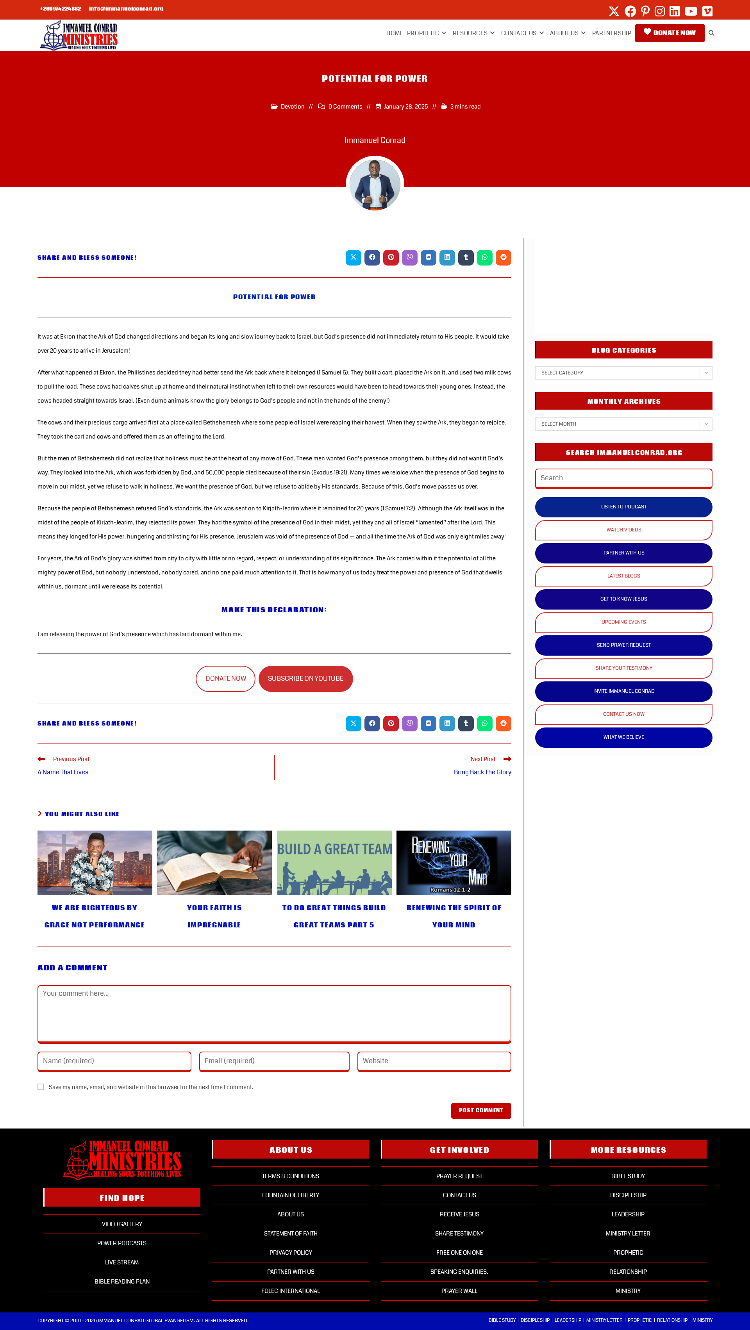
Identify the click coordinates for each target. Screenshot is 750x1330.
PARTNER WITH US (624, 552)
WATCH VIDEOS (624, 529)
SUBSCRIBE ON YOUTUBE (305, 678)
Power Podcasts (121, 1243)
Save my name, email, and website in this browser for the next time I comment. (151, 1087)
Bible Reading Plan (122, 1281)
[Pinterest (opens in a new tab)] (645, 11)
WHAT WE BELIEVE (624, 737)
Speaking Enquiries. (459, 1272)
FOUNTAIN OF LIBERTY (290, 1195)
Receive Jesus (459, 1214)
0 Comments (345, 106)
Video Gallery (122, 1224)
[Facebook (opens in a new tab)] (630, 11)
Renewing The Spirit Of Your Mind (454, 916)
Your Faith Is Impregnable (214, 916)
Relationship (628, 1272)
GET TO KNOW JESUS (623, 599)
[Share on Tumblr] (466, 258)
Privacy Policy (291, 1252)
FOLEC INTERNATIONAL (290, 1291)
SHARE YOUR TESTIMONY (624, 668)
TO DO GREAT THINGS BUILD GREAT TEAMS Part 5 (334, 916)
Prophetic (628, 1252)
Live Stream (122, 1262)
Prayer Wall (459, 1291)
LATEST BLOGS (623, 575)
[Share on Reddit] (503, 258)
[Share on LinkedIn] (447, 258)
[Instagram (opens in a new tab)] (659, 11)
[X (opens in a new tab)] (614, 11)
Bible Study (628, 1176)
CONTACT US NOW (624, 714)
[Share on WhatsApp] (485, 258)
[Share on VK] (428, 258)
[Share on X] (353, 258)
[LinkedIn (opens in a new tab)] (674, 11)
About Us (290, 1214)
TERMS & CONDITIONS (290, 1176)
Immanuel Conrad (375, 140)
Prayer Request (459, 1176)
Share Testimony (459, 1233)
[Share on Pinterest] (391, 258)
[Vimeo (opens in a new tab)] (706, 11)
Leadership (628, 1214)
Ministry (628, 1291)
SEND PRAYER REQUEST (624, 645)
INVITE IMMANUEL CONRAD (624, 691)
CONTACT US (459, 1195)
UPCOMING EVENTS (624, 622)
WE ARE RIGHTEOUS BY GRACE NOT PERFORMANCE (95, 916)
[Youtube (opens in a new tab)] (691, 11)
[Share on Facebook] (372, 258)
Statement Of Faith (291, 1233)
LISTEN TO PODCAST (623, 506)
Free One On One (459, 1252)
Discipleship (628, 1195)
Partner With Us (290, 1272)
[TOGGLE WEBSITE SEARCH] (711, 33)
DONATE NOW (225, 678)
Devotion (293, 106)
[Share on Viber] (410, 258)
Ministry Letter (628, 1233)
